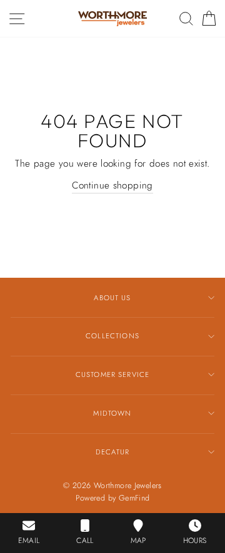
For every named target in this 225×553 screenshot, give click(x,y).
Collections (112, 336)
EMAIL (28, 540)
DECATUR (112, 452)
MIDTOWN (112, 413)
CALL (85, 540)
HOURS (195, 540)
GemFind (134, 498)
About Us (112, 298)
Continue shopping (112, 185)
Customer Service (112, 374)
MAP (138, 540)
